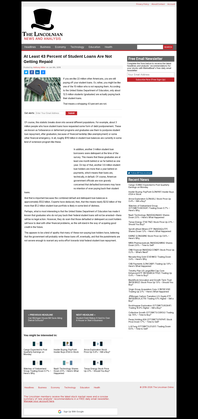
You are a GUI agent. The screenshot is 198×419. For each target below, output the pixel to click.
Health (108, 47)
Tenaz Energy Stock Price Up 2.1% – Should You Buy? (97, 369)
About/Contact (158, 4)
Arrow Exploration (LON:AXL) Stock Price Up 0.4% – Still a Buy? (150, 200)
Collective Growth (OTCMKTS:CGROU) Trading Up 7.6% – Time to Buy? (151, 313)
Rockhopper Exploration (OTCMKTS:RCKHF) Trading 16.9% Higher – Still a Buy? (150, 306)
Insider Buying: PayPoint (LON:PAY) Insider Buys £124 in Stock (151, 193)
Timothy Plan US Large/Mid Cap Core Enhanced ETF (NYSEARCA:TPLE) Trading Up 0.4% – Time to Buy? (150, 273)
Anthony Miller (39, 67)
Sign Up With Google (73, 411)
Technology (77, 47)
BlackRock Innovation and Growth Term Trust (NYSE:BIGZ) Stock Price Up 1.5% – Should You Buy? (151, 282)
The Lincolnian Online (163, 387)
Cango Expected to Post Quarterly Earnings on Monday (35, 351)
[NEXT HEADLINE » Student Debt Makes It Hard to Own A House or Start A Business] (93, 311)
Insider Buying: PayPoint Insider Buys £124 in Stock (66, 350)
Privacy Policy (142, 4)
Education (94, 47)
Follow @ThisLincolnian (141, 173)
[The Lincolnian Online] (42, 25)
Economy (60, 47)
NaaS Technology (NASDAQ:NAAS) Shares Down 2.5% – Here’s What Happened (149, 216)
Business (45, 47)
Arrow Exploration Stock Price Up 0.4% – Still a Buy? (97, 350)
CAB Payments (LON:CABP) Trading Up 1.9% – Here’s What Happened (150, 265)
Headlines (30, 47)
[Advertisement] (120, 17)
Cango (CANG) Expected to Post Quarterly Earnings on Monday (149, 186)
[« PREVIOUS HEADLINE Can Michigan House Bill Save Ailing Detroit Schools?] (47, 311)
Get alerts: (29, 113)
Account (171, 4)
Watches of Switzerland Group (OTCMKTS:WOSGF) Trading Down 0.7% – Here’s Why (149, 208)
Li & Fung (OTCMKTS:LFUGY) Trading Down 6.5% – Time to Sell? (150, 327)
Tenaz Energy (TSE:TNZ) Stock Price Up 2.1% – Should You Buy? (151, 223)
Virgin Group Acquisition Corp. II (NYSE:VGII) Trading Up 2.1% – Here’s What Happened (149, 290)
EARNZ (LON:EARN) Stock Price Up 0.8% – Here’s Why (149, 237)
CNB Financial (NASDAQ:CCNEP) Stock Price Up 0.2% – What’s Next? (151, 251)
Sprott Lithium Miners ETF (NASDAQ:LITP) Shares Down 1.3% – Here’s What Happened (150, 230)
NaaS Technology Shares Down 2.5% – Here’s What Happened (66, 370)
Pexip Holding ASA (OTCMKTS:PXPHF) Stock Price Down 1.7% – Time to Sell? (150, 320)
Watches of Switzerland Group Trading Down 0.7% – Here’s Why (37, 370)
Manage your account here (39, 401)
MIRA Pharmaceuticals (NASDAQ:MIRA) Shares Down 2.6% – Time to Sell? (150, 244)
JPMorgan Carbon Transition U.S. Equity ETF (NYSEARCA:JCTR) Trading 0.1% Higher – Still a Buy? (151, 298)
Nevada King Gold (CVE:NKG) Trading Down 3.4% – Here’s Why (150, 258)
